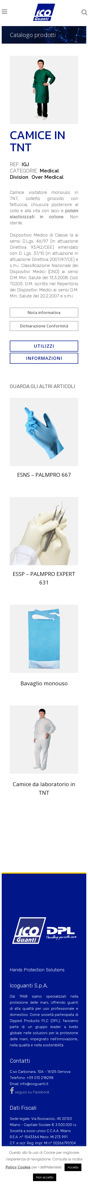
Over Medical (48, 177)
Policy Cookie (18, 1167)
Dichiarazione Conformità (44, 326)
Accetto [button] (72, 1167)
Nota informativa (44, 312)
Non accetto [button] (44, 1177)
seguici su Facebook (31, 1092)
